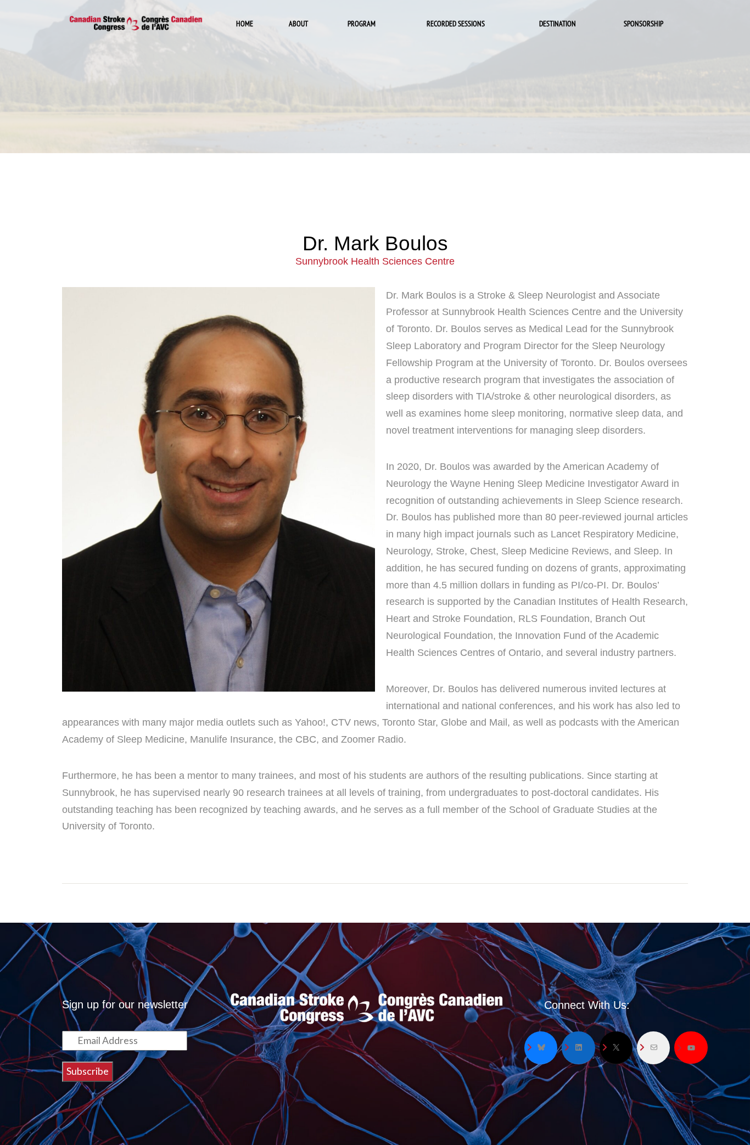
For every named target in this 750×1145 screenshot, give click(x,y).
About (298, 23)
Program (362, 23)
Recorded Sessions (456, 23)
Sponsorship (643, 23)
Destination (557, 23)
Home (244, 23)
